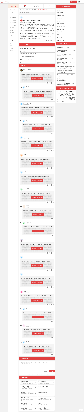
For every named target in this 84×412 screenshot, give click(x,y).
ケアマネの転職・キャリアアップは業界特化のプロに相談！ (66, 63)
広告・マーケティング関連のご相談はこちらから (66, 75)
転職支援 (11, 12)
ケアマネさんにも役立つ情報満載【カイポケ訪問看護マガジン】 (66, 71)
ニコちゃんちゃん (27, 103)
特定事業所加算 (13, 17)
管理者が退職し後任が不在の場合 (27, 48)
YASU (24, 291)
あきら (24, 239)
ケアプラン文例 (13, 20)
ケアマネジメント (61, 18)
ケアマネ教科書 (13, 25)
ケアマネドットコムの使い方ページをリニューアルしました (66, 55)
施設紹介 (11, 45)
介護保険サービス (61, 21)
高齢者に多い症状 (61, 26)
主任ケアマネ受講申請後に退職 (27, 56)
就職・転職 (59, 32)
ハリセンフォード (27, 137)
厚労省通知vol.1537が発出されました (65, 47)
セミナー (11, 37)
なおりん (28, 205)
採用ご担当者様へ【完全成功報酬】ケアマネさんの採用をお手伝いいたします (66, 67)
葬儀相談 (11, 48)
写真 (47, 371)
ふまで (24, 171)
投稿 (52, 371)
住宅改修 (11, 43)
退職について (23, 51)
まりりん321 (26, 188)
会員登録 (74, 1)
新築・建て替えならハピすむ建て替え (66, 98)
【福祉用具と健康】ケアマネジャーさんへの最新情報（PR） (66, 79)
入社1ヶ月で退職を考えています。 (27, 59)
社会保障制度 (60, 12)
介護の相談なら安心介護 (62, 91)
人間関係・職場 (33, 9)
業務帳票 (11, 35)
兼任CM (25, 154)
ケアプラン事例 (13, 22)
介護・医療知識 (60, 23)
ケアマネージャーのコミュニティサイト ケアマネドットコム (66, 95)
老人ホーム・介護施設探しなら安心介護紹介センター (66, 93)
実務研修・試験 (60, 29)
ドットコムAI (12, 15)
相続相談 (11, 50)
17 (53, 40)
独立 (58, 34)
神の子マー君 (26, 273)
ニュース (49, 6)
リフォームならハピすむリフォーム (65, 96)
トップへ (81, 410)
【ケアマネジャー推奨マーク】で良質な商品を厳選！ (66, 59)
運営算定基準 (12, 9)
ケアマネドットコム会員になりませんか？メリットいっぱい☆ (65, 83)
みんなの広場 (37, 6)
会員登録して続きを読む (37, 78)
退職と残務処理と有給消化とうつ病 (28, 53)
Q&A (25, 6)
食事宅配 (11, 40)
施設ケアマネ (12, 27)
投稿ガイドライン (23, 374)
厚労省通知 (12, 32)
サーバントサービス (27, 69)
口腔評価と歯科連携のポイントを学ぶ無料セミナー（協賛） (66, 50)
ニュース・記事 (60, 40)
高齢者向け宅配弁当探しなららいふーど (66, 99)
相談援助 (11, 30)
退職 (21, 62)
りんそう (25, 16)
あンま (24, 256)
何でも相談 (59, 37)
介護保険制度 (60, 10)
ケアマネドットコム (5, 2)
